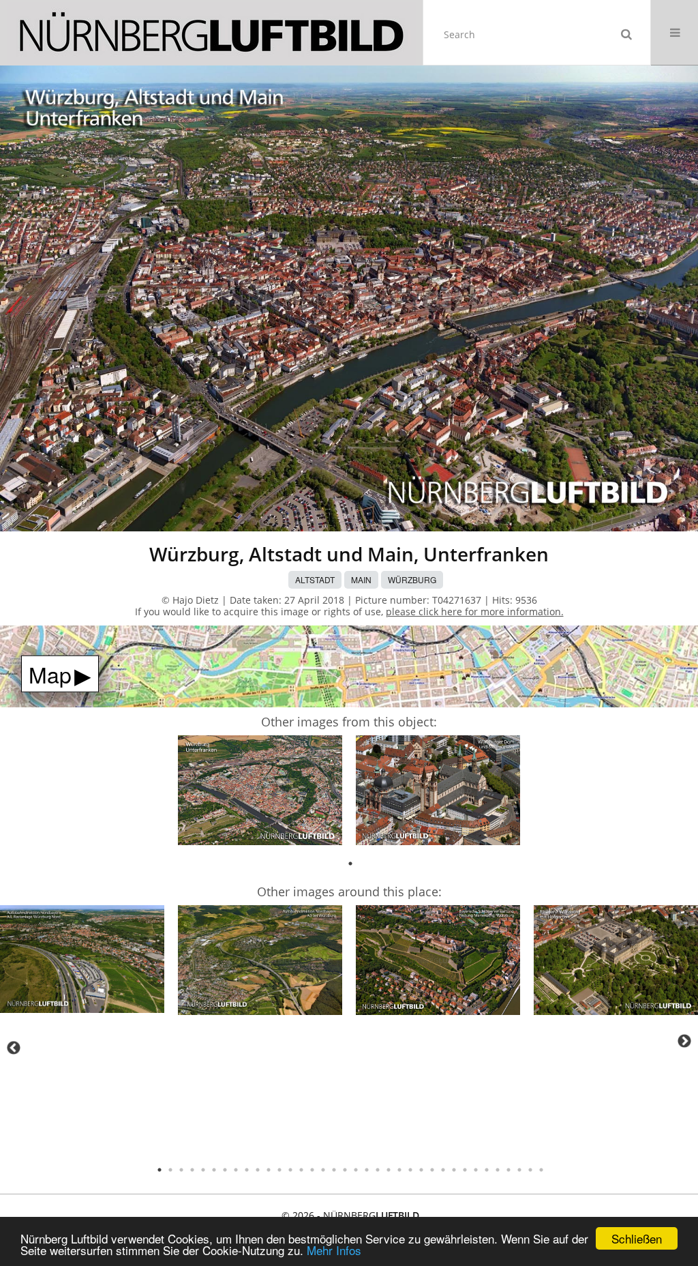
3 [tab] (181, 1170)
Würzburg (412, 579)
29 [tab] (465, 1170)
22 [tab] (388, 1170)
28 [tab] (454, 1170)
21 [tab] (377, 1170)
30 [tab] (476, 1170)
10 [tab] (257, 1170)
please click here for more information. (475, 611)
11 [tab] (268, 1170)
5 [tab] (203, 1170)
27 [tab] (443, 1170)
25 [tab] (421, 1170)
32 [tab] (497, 1170)
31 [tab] (487, 1170)
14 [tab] (301, 1170)
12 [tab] (279, 1170)
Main (361, 579)
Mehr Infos (334, 1249)
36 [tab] (541, 1170)
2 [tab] (170, 1170)
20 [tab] (367, 1170)
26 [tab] (432, 1170)
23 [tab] (399, 1170)
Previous (13, 1048)
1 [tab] (350, 863)
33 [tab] (508, 1170)
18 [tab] (345, 1170)
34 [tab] (519, 1170)
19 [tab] (356, 1170)
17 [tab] (334, 1170)
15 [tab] (312, 1170)
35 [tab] (530, 1170)
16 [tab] (323, 1170)
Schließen (636, 1238)
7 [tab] (225, 1170)
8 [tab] (236, 1170)
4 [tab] (192, 1170)
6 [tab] (214, 1170)
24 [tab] (410, 1170)
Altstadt (315, 579)
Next (684, 1041)
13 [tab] (290, 1170)
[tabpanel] (260, 792)
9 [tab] (247, 1170)
